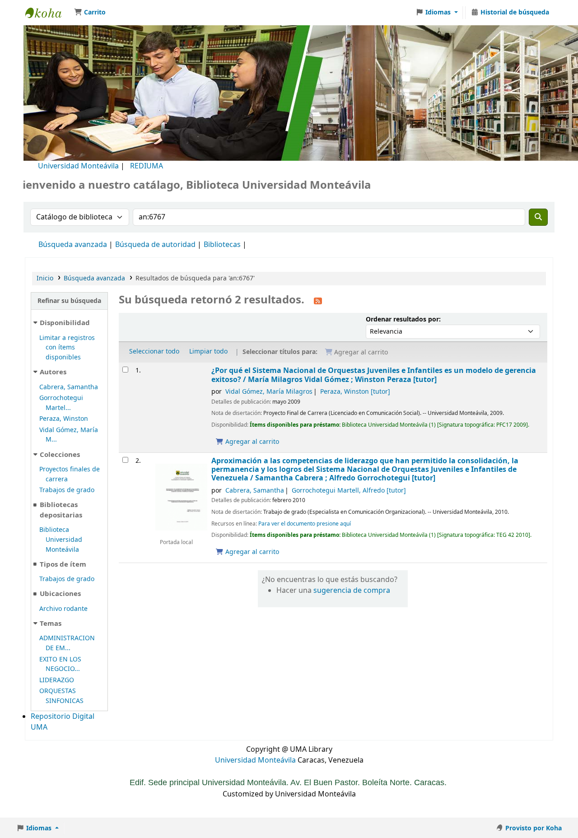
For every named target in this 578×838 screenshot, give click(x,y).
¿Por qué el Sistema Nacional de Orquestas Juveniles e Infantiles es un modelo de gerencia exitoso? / (373, 375)
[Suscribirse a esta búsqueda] (318, 300)
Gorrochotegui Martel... (61, 403)
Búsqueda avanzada (72, 244)
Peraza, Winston (63, 419)
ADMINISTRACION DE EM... (67, 643)
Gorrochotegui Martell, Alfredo (349, 490)
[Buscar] (538, 217)
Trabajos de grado (66, 490)
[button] (89, 12)
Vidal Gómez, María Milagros (268, 391)
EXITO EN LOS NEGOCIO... (60, 664)
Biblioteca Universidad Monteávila (47, 13)
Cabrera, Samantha (68, 387)
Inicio (45, 278)
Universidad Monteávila (78, 166)
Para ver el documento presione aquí (304, 524)
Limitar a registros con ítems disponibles (67, 347)
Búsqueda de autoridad (155, 244)
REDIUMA (146, 166)
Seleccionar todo (154, 351)
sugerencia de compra (351, 590)
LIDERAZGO (56, 680)
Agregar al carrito (251, 442)
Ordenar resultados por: (403, 319)
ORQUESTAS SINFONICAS (61, 696)
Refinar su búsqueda (69, 301)
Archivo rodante (63, 609)
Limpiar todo (208, 351)
